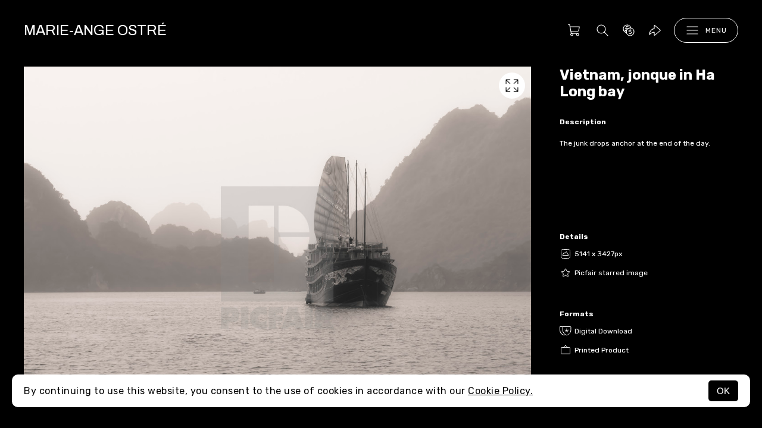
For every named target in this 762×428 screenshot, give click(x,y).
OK (723, 391)
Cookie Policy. (500, 390)
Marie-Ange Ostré (95, 30)
